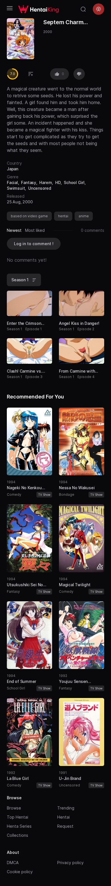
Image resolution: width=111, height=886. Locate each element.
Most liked (35, 230)
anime (84, 216)
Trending (65, 808)
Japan (12, 168)
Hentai (63, 817)
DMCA (12, 862)
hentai (63, 216)
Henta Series (19, 826)
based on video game (29, 216)
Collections (17, 835)
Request (65, 826)
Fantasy (28, 182)
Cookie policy (20, 871)
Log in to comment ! (34, 243)
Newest (14, 230)
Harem (45, 182)
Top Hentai (17, 817)
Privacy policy (70, 862)
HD (58, 182)
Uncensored (39, 188)
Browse (14, 808)
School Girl (74, 182)
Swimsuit (16, 188)
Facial (12, 182)
